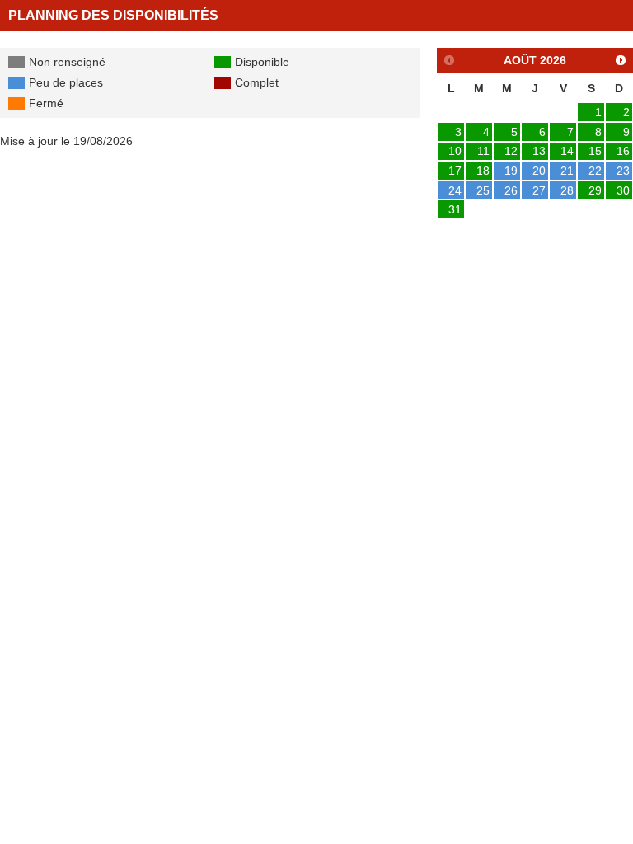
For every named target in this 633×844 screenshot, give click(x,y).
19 (511, 170)
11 (483, 150)
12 (511, 150)
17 (455, 170)
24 (455, 190)
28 (567, 190)
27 (539, 190)
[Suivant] (621, 59)
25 (483, 190)
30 (623, 190)
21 (567, 170)
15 (595, 150)
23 (623, 170)
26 (511, 190)
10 (455, 150)
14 (567, 150)
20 (539, 170)
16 (623, 150)
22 (595, 170)
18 (483, 170)
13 (539, 150)
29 (595, 190)
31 (455, 209)
